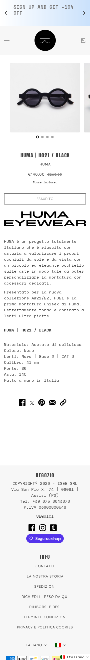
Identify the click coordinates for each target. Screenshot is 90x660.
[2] (47, 137)
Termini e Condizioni (45, 617)
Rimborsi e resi (45, 607)
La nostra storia (45, 576)
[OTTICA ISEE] (45, 40)
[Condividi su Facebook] (22, 402)
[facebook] (31, 527)
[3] (53, 137)
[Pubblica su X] (32, 402)
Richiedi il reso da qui (45, 596)
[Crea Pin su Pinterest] (41, 402)
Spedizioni (45, 586)
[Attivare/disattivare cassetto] (7, 40)
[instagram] (42, 527)
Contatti (45, 566)
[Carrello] (83, 40)
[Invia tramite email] (52, 402)
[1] (43, 137)
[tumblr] (53, 527)
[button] (63, 402)
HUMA (45, 164)
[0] (37, 137)
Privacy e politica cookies (45, 627)
